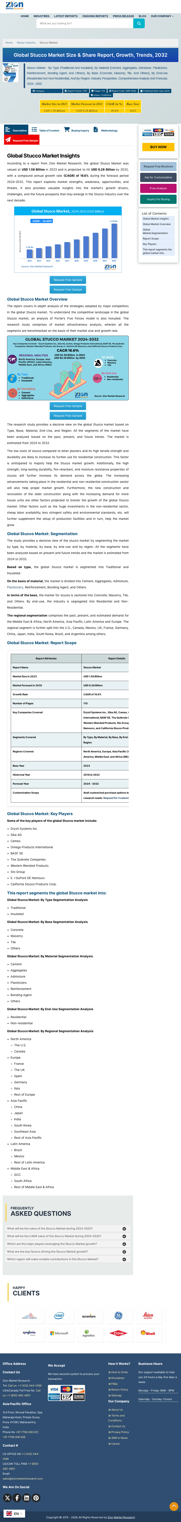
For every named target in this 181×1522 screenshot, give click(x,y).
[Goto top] (174, 1506)
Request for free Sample (90, 39)
